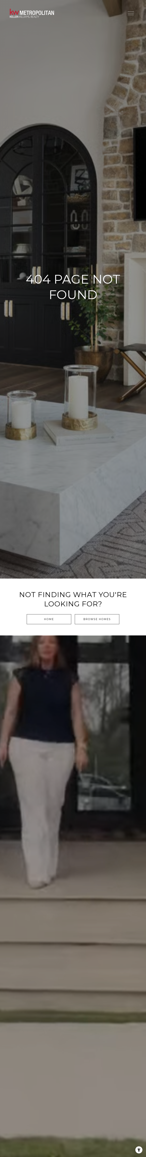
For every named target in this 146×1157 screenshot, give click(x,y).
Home (49, 619)
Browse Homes (97, 619)
